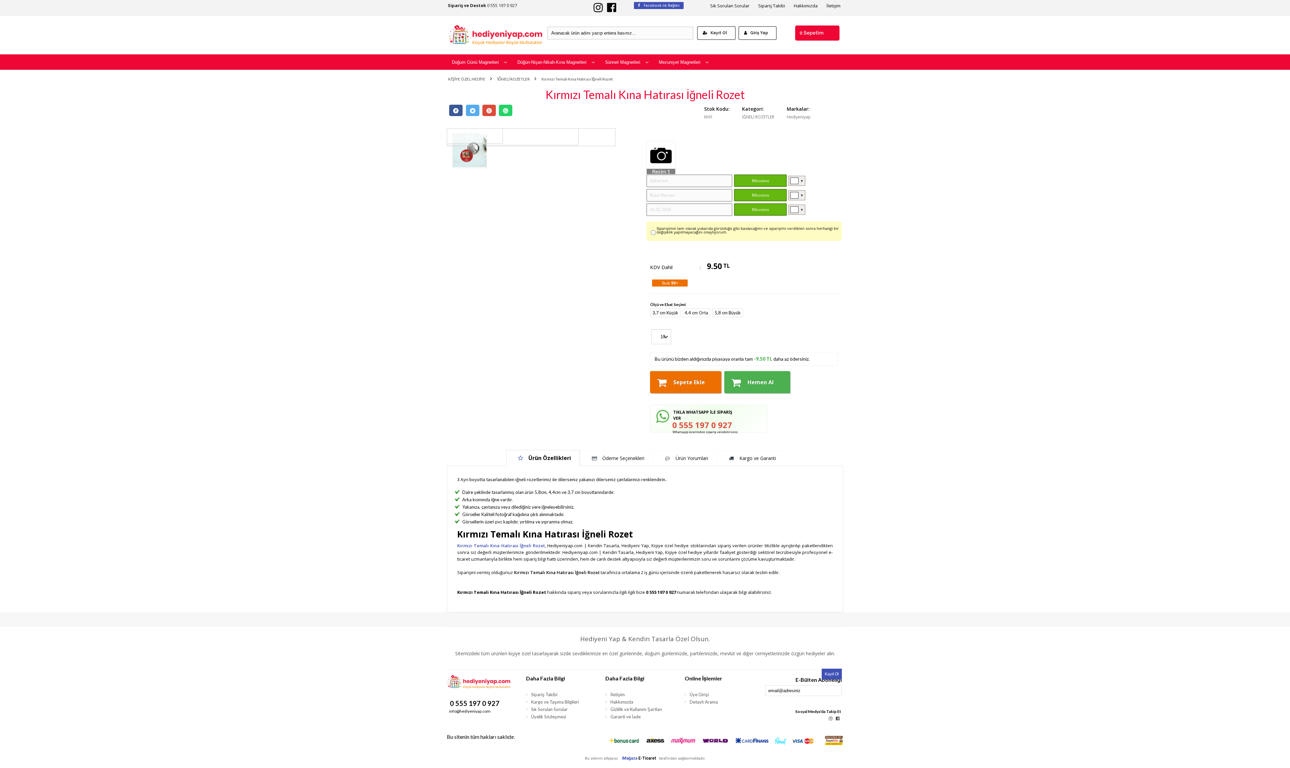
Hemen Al (760, 382)
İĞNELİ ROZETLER (513, 79)
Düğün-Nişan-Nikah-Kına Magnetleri (552, 62)
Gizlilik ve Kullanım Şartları (636, 709)
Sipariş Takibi (771, 6)
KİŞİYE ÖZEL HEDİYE (466, 79)
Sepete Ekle (689, 382)
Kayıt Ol (719, 33)
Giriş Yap (759, 33)
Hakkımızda (806, 6)
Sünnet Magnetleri (622, 62)
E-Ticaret (647, 758)
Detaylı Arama (704, 702)
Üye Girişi (699, 694)
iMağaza (629, 758)
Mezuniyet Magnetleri (679, 62)
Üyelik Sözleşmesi (548, 716)
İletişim (833, 6)
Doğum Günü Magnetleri (475, 62)
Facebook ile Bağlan (661, 5)
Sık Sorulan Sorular (729, 6)
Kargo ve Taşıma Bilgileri (555, 702)
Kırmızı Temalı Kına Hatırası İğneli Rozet (577, 79)
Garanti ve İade (625, 716)
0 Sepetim (811, 33)
